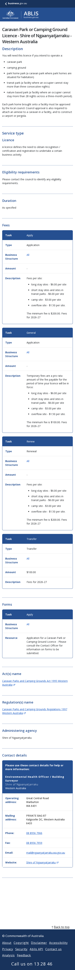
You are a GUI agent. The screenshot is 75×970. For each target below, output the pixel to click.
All (28, 255)
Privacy (7, 949)
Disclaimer (39, 943)
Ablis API (36, 949)
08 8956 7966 (34, 833)
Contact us (53, 949)
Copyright (21, 943)
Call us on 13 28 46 (32, 964)
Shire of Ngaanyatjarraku (42, 862)
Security (21, 949)
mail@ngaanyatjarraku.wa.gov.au (45, 852)
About (6, 943)
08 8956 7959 (34, 843)
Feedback (24, 955)
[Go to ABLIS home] (20, 14)
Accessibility (58, 943)
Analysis (8, 955)
